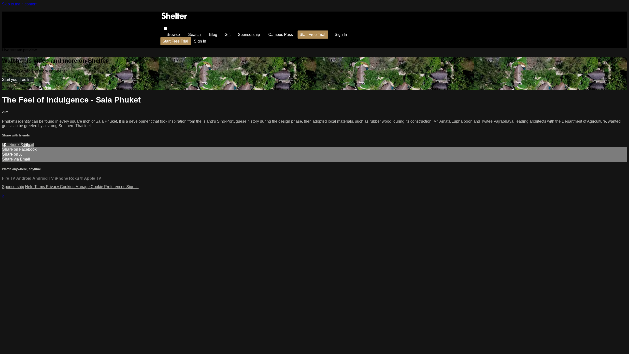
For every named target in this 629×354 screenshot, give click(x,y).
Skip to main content (19, 4)
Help (29, 187)
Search (195, 34)
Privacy (53, 187)
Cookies (67, 187)
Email (29, 145)
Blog (213, 34)
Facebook (11, 145)
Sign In (200, 41)
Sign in (341, 34)
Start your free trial (18, 79)
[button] (165, 28)
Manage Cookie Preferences (100, 187)
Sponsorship (249, 34)
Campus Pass (280, 34)
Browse (174, 34)
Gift (227, 34)
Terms (40, 187)
